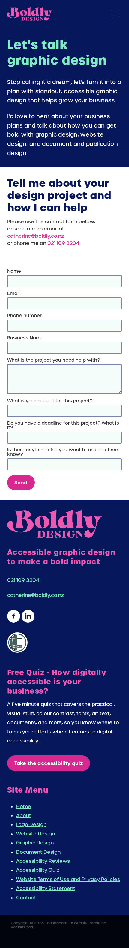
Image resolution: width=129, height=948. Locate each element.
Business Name (25, 338)
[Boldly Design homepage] (57, 14)
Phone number (24, 316)
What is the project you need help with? (53, 360)
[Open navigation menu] (115, 14)
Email (13, 293)
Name (14, 271)
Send (21, 482)
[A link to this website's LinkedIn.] (28, 616)
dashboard (57, 923)
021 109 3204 (63, 243)
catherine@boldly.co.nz (35, 236)
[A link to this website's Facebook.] (13, 616)
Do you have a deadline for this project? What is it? (63, 425)
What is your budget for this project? (50, 401)
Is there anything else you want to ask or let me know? (62, 452)
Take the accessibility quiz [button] (48, 763)
